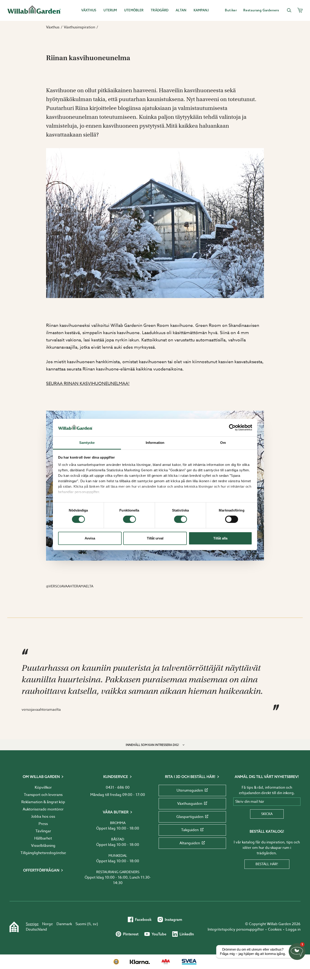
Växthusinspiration (79, 27)
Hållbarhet (43, 838)
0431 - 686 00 (118, 787)
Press (43, 824)
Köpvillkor (43, 787)
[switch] (129, 519)
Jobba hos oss (43, 816)
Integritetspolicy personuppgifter (236, 929)
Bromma (117, 822)
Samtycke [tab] (87, 443)
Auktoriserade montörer (43, 809)
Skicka (267, 813)
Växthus (52, 27)
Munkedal (117, 855)
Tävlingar (43, 831)
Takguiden (190, 830)
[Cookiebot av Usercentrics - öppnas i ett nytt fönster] (232, 427)
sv (95, 924)
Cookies (275, 929)
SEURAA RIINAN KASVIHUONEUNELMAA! (88, 383)
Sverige (32, 924)
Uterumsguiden (190, 790)
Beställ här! (267, 864)
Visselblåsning (43, 845)
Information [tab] (155, 443)
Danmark (64, 924)
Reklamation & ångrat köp (43, 802)
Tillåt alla (220, 538)
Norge (47, 924)
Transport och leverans (43, 795)
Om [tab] (223, 443)
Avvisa (90, 538)
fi (90, 924)
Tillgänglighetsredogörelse (43, 853)
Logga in (293, 929)
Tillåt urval (155, 538)
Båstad (117, 839)
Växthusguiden (189, 803)
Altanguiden (190, 843)
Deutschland (36, 929)
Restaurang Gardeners (117, 872)
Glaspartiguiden (189, 817)
